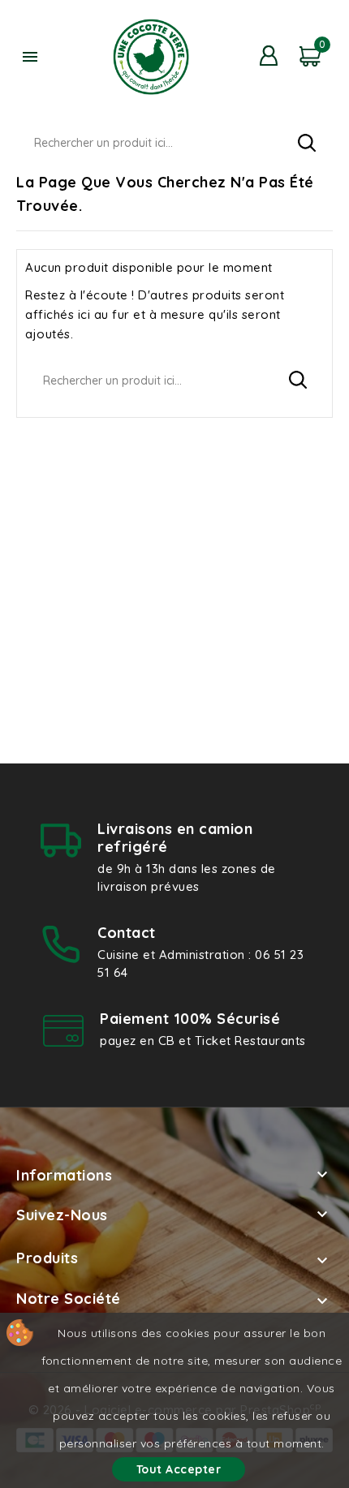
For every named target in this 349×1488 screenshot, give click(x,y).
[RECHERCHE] (307, 142)
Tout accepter (179, 1469)
